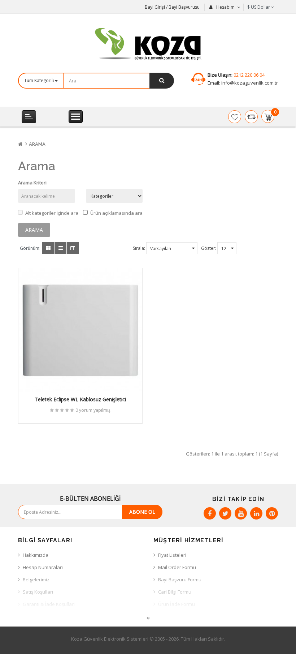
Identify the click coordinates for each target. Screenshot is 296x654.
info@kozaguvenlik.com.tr (249, 83)
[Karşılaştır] (251, 116)
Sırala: (139, 248)
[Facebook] (210, 513)
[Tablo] (48, 248)
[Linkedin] (256, 513)
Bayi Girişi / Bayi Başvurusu (172, 7)
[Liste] (60, 248)
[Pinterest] (272, 513)
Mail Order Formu (177, 567)
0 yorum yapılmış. (93, 410)
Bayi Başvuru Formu (179, 579)
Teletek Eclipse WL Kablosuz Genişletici (80, 399)
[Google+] (241, 513)
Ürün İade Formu (176, 604)
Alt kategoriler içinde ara (51, 213)
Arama (37, 144)
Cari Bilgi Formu (174, 592)
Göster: (208, 248)
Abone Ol (142, 511)
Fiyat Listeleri (172, 555)
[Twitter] (225, 513)
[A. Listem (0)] (234, 116)
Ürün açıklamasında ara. (117, 213)
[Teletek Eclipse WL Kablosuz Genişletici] (80, 330)
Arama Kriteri (32, 182)
